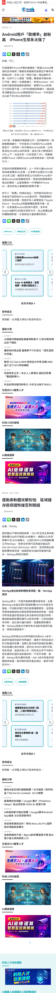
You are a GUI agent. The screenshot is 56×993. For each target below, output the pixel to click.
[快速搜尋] (52, 11)
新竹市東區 (20, 254)
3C (11, 27)
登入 (19, 319)
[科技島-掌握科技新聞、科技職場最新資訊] (28, 9)
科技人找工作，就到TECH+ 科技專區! (27, 2)
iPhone (8, 231)
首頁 (6, 27)
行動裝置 (36, 231)
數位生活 (22, 231)
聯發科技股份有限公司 (24, 264)
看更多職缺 (27, 303)
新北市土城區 (21, 279)
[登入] (46, 11)
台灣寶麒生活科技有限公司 (26, 289)
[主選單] (3, 11)
